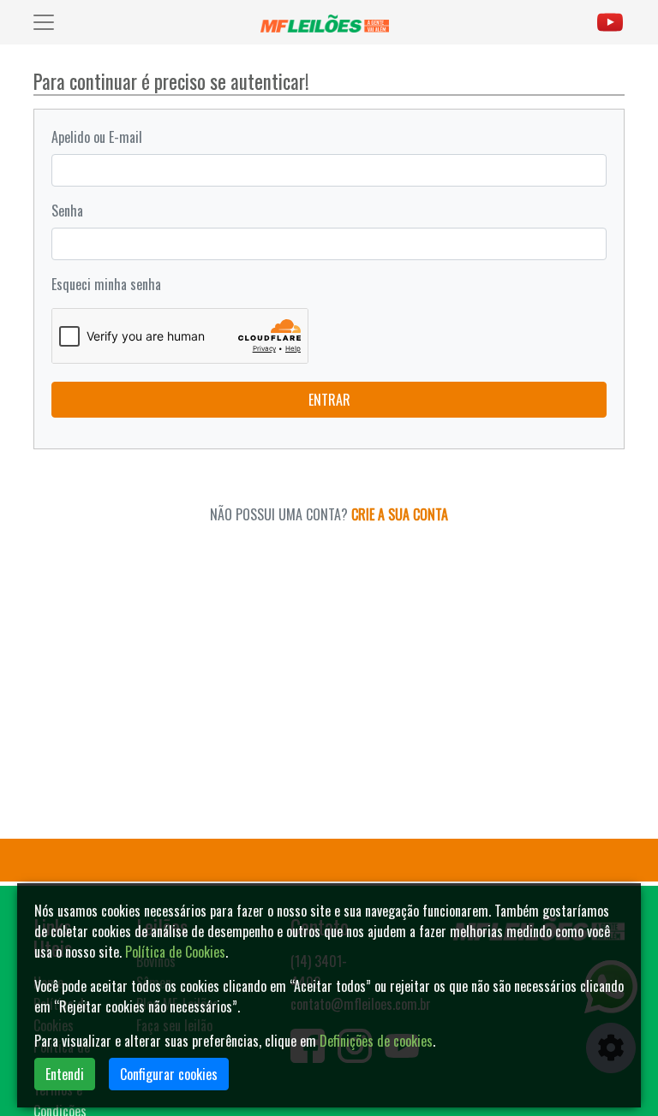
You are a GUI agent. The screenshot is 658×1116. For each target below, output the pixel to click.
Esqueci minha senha (106, 284)
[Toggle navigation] (44, 22)
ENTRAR (329, 399)
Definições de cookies (376, 1040)
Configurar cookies (169, 1074)
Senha (67, 210)
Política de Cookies (175, 951)
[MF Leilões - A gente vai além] (328, 22)
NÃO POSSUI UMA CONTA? (329, 514)
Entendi (64, 1074)
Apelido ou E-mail (96, 137)
